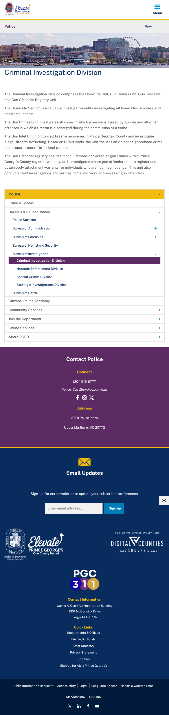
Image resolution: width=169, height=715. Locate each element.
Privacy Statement (83, 652)
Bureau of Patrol (25, 293)
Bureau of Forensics (28, 237)
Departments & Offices (83, 632)
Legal (83, 686)
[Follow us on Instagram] (84, 397)
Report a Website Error (137, 686)
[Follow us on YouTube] (97, 706)
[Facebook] (77, 397)
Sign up (115, 508)
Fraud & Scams (21, 203)
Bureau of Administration (32, 228)
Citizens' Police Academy (29, 301)
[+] (147, 26)
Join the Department (25, 319)
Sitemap (83, 659)
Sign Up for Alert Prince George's (83, 665)
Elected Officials (83, 639)
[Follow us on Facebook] (88, 706)
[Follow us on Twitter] (91, 397)
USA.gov (95, 697)
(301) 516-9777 (84, 381)
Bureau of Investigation (30, 254)
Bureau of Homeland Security (35, 245)
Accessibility (66, 686)
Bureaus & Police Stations (30, 212)
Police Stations (24, 220)
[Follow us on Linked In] (79, 706)
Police (10, 26)
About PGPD (19, 337)
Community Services (25, 310)
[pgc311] (43, 545)
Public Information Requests (33, 686)
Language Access (104, 686)
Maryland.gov (75, 697)
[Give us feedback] (164, 500)
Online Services (21, 328)
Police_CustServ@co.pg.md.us (85, 389)
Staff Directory (83, 646)
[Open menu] (157, 9)
